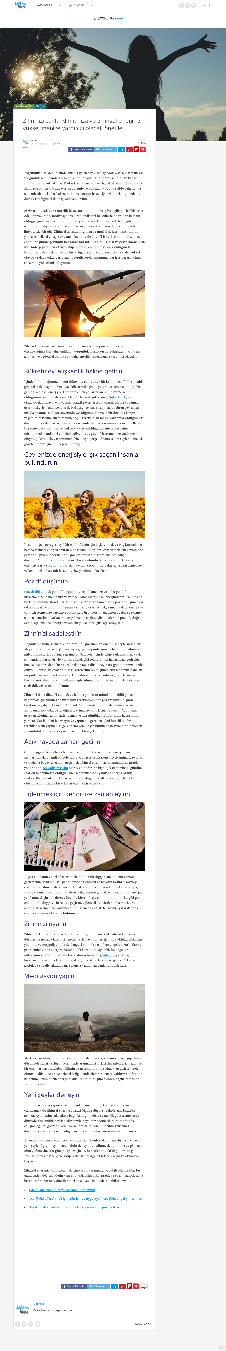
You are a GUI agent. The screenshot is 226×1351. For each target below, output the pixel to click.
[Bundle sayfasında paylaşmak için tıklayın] (143, 149)
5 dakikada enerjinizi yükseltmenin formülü (62, 1190)
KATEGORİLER (45, 5)
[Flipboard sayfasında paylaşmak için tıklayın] (136, 149)
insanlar (61, 566)
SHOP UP (79, 5)
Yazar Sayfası (143, 1324)
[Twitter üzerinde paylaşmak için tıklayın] (105, 149)
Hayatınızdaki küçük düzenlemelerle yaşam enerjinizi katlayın (76, 1207)
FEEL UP (40, 106)
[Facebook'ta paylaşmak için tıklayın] (81, 149)
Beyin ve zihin (23, 106)
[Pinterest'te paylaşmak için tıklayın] (129, 149)
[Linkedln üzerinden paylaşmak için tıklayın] (121, 149)
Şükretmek (117, 397)
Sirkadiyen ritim (55, 768)
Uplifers (35, 140)
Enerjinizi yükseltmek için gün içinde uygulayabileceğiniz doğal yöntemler (85, 1199)
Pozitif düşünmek (37, 592)
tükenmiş (110, 955)
